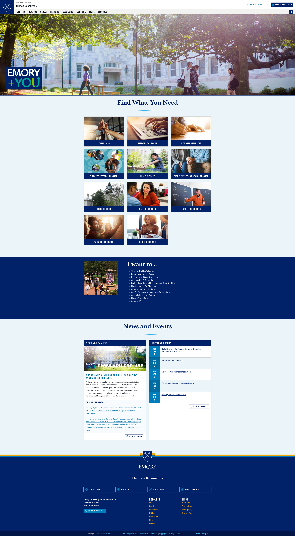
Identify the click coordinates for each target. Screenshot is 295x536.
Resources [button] (102, 11)
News (151, 520)
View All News (135, 436)
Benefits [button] (21, 11)
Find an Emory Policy (140, 298)
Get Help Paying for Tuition (143, 295)
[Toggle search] (291, 12)
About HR (94, 489)
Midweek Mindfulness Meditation (176, 372)
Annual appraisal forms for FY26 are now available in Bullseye (111, 376)
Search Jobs (251, 4)
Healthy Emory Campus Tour (174, 394)
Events (152, 523)
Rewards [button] (33, 11)
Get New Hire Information (142, 280)
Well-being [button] (68, 11)
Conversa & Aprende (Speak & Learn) (178, 383)
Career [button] (44, 11)
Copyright (163, 533)
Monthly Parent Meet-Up (172, 360)
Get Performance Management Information (150, 292)
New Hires (153, 516)
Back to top (201, 533)
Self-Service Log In (283, 4)
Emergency (187, 509)
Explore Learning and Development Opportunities (153, 283)
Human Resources (26, 5)
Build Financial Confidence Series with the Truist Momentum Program (182, 350)
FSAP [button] (91, 11)
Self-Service (191, 489)
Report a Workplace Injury (142, 274)
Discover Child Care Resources (144, 277)
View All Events (200, 406)
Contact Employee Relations (143, 289)
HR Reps (152, 513)
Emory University (103, 533)
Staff (151, 502)
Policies (125, 489)
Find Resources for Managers (144, 286)
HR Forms (158, 489)
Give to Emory (188, 513)
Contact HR (263, 4)
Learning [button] (54, 11)
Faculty (152, 506)
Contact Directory (96, 510)
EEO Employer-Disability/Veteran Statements (140, 533)
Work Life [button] (81, 11)
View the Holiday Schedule (142, 271)
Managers (153, 509)
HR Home (186, 502)
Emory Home (187, 506)
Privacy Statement (176, 533)
